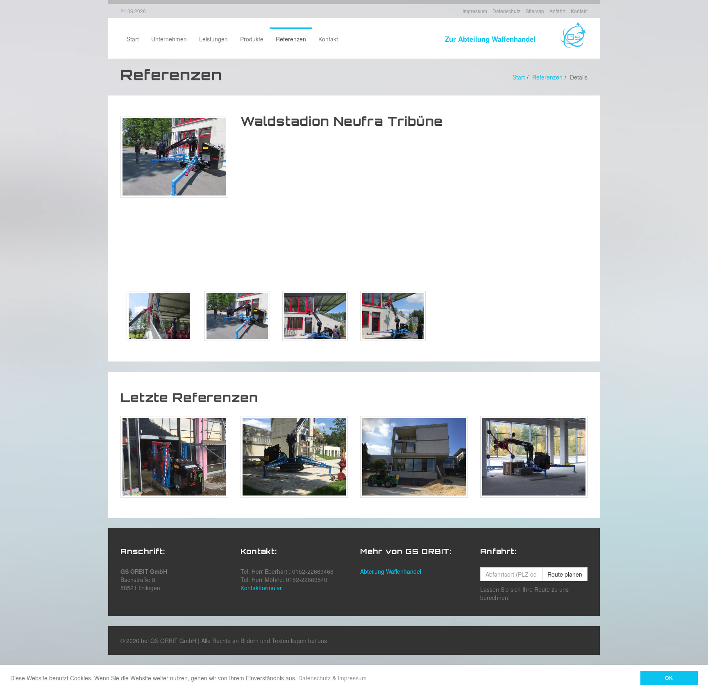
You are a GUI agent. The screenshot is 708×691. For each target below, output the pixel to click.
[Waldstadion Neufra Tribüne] (174, 157)
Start (133, 39)
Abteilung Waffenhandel (390, 571)
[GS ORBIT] (574, 34)
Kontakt (579, 10)
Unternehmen (169, 39)
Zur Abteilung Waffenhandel (490, 39)
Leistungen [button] (213, 39)
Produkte (251, 39)
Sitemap (535, 10)
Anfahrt (557, 10)
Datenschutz (314, 678)
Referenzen (291, 39)
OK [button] (669, 678)
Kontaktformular (261, 588)
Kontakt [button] (328, 39)
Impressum (352, 678)
